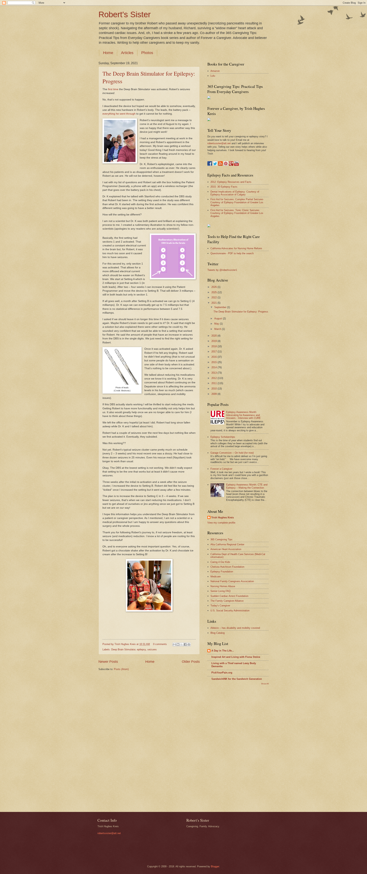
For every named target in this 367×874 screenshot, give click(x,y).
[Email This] (174, 644)
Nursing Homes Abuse (222, 586)
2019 (214, 341)
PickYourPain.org (221, 672)
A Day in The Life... (222, 650)
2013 (214, 372)
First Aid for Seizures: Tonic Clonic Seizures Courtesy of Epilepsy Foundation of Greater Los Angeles (236, 213)
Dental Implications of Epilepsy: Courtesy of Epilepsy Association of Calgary (234, 193)
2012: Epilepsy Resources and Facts (230, 181)
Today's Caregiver (220, 605)
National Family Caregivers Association (232, 581)
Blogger (215, 866)
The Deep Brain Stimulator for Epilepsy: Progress (241, 311)
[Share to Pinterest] (189, 644)
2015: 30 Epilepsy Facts (223, 186)
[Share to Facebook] (185, 644)
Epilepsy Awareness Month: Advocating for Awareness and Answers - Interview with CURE (243, 415)
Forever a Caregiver (221, 468)
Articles (127, 53)
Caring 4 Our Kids (220, 562)
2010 (214, 388)
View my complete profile (221, 522)
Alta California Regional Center (227, 544)
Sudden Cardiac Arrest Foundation (229, 596)
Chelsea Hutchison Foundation (227, 566)
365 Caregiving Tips (221, 539)
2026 (214, 287)
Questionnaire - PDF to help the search (232, 253)
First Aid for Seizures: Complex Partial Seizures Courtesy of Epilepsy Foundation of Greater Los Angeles (236, 202)
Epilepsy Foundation (221, 571)
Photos (147, 53)
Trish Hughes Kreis (222, 517)
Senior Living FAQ (220, 591)
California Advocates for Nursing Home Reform (236, 248)
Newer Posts (108, 662)
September (220, 307)
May (217, 323)
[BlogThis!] (178, 644)
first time (113, 89)
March (218, 329)
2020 (214, 335)
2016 (214, 356)
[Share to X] (182, 644)
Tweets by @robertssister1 (222, 270)
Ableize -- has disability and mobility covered (235, 627)
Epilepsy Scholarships (222, 436)
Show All (265, 684)
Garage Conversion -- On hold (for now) (232, 452)
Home (108, 53)
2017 (214, 351)
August (218, 318)
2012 (214, 378)
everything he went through (119, 113)
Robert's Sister (124, 14)
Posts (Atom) (121, 669)
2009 (214, 393)
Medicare (215, 576)
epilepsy (141, 649)
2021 (214, 302)
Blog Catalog (217, 632)
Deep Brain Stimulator (123, 649)
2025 (214, 292)
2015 (214, 362)
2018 (214, 346)
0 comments (160, 644)
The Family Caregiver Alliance (227, 600)
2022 (214, 297)
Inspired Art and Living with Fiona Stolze (235, 657)
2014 (214, 367)
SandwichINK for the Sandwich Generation (236, 678)
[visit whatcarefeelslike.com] (208, 226)
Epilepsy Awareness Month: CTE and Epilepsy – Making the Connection (246, 486)
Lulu (212, 75)
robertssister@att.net (219, 143)
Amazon (215, 71)
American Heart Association (225, 549)
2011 (214, 383)
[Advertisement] (222, 748)
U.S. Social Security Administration (229, 610)
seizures (152, 649)
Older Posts (191, 662)
